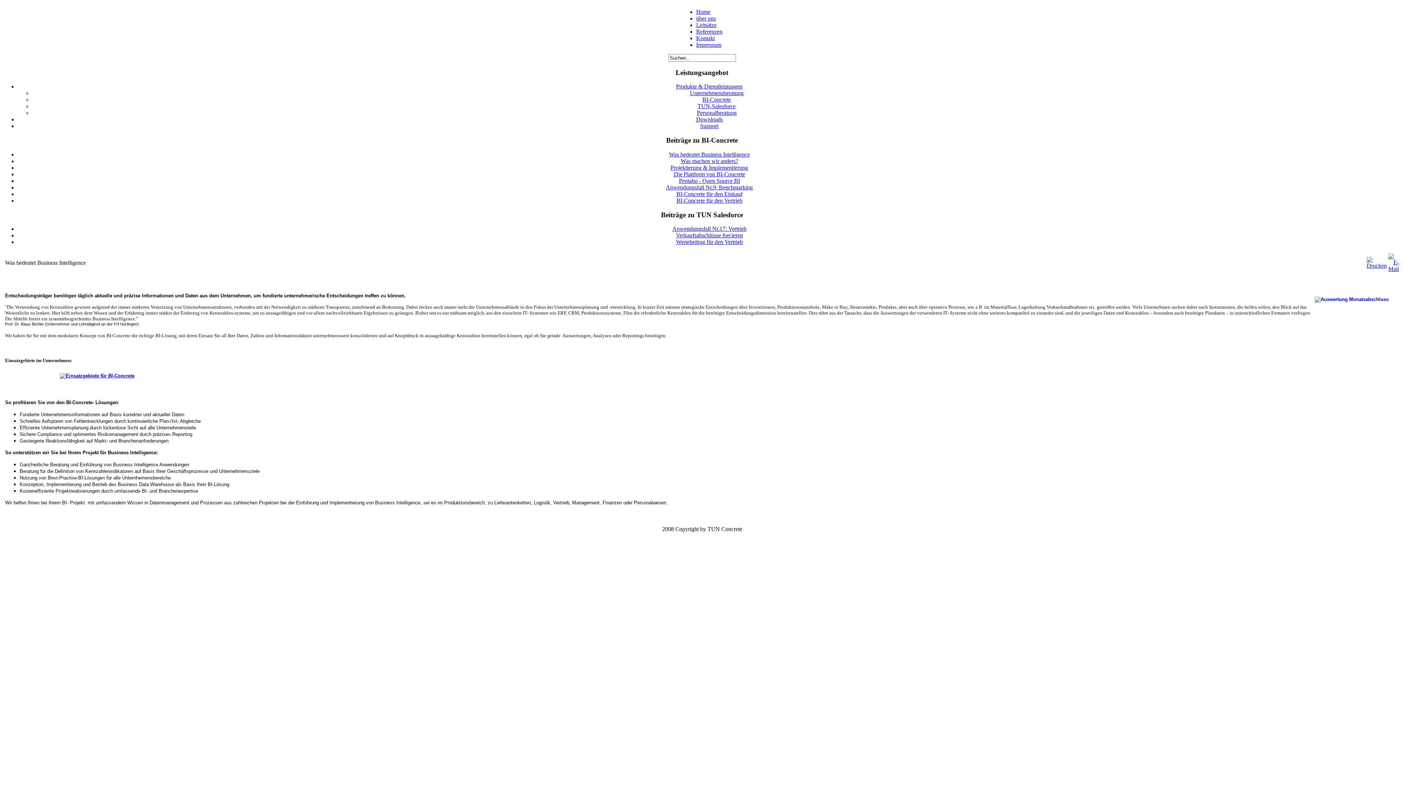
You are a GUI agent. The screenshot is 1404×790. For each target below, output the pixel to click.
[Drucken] (1377, 266)
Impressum (708, 45)
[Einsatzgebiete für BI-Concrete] (71, 376)
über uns (706, 18)
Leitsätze (706, 25)
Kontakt (705, 38)
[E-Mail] (1393, 269)
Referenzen (709, 32)
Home (703, 12)
